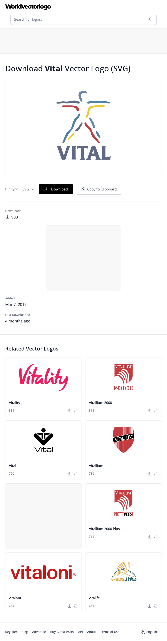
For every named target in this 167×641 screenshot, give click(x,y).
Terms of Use (109, 632)
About (91, 632)
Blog (25, 632)
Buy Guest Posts (62, 632)
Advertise (39, 632)
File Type (11, 189)
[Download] (69, 410)
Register (11, 632)
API (80, 632)
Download (59, 189)
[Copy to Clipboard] (75, 410)
